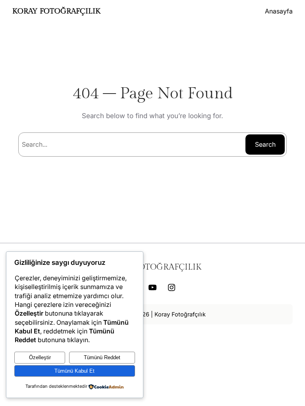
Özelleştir (40, 357)
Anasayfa (279, 11)
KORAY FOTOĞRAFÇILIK (56, 11)
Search (265, 144)
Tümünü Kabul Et (74, 371)
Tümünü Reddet (102, 357)
